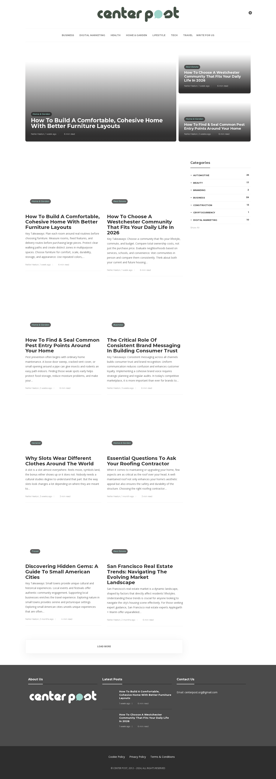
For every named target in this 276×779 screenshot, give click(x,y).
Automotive (221, 175)
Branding (221, 190)
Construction (221, 205)
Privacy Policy (137, 757)
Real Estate (192, 67)
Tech (174, 35)
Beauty (221, 182)
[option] (138, 95)
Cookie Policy (117, 757)
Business (68, 35)
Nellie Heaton (37, 134)
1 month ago (127, 496)
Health (116, 35)
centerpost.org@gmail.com (201, 692)
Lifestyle (158, 35)
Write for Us (205, 35)
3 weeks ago (127, 388)
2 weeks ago (205, 134)
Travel (188, 35)
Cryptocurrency (221, 212)
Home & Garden (136, 35)
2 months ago (47, 619)
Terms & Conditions (162, 757)
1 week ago (50, 134)
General (36, 443)
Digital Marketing (92, 35)
